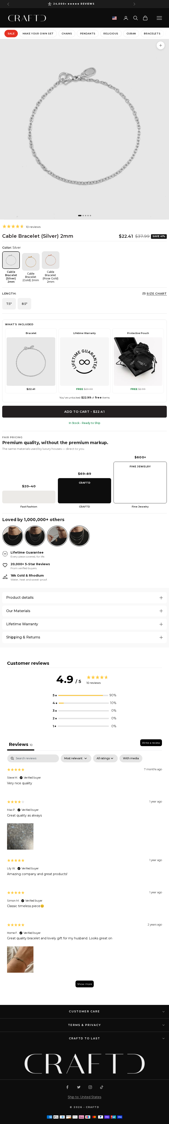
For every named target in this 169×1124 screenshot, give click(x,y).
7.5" (9, 304)
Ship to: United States (84, 1097)
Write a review (151, 742)
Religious (110, 33)
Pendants (88, 33)
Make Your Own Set (38, 33)
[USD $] (114, 18)
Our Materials (18, 611)
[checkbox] (130, 758)
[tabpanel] (84, 873)
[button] (84, 695)
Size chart (157, 293)
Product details (20, 597)
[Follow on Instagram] (90, 1087)
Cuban (131, 33)
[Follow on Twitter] (79, 1087)
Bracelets (152, 33)
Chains (67, 33)
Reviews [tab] (21, 744)
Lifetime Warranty (22, 624)
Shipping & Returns (23, 637)
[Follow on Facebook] (67, 1087)
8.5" (24, 304)
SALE (11, 33)
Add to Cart (84, 412)
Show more (84, 984)
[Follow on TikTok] (101, 1087)
